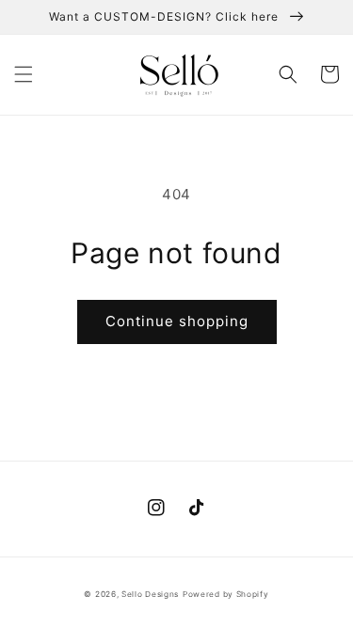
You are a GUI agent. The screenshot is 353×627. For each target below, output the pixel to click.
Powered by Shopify (226, 594)
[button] (23, 74)
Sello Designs (150, 594)
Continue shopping (177, 321)
